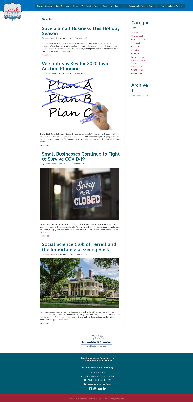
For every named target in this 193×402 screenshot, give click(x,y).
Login (124, 6)
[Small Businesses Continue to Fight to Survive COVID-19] (79, 194)
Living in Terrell (137, 57)
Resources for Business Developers (143, 6)
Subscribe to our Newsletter (99, 384)
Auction (134, 32)
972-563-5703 (99, 372)
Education (135, 50)
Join (116, 6)
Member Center (72, 6)
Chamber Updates (138, 39)
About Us (59, 6)
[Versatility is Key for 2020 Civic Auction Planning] (79, 103)
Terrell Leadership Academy (172, 6)
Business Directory (44, 6)
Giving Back (136, 53)
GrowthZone (119, 399)
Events (96, 6)
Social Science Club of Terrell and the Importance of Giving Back (79, 246)
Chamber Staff (137, 36)
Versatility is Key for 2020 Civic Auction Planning (75, 65)
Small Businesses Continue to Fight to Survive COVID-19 (81, 156)
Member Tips (136, 66)
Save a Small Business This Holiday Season (81, 30)
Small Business (137, 70)
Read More (46, 55)
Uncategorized (137, 73)
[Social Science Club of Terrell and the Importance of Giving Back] (79, 283)
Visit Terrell (86, 6)
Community (107, 6)
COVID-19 (135, 46)
